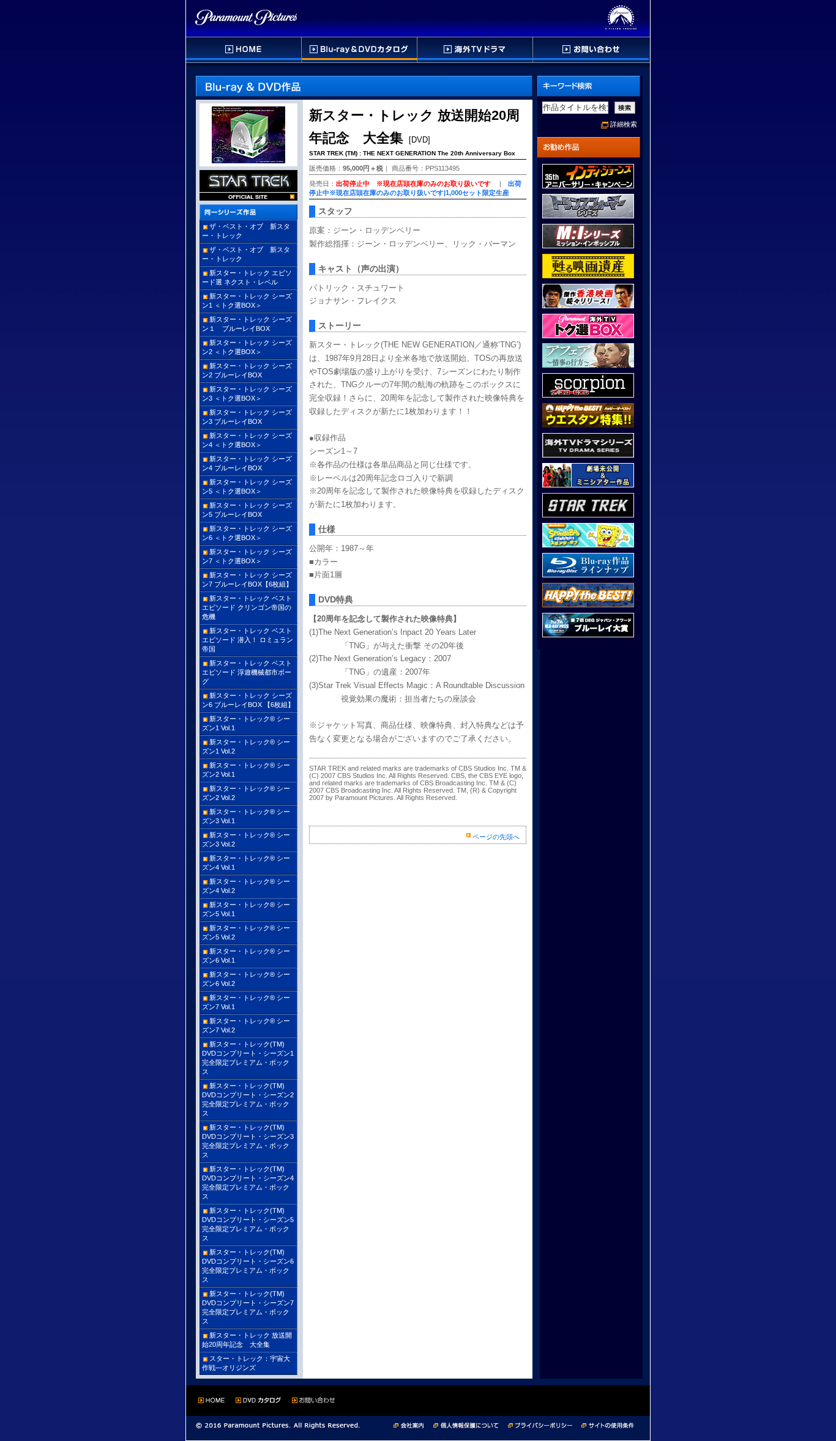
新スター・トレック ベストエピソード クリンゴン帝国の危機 (247, 607)
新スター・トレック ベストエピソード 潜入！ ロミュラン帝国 (247, 640)
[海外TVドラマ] (475, 50)
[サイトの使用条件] (608, 1424)
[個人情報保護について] (470, 1424)
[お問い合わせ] (591, 50)
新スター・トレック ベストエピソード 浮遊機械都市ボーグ (247, 672)
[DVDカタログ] (360, 50)
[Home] (244, 50)
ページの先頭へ (496, 836)
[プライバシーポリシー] (544, 1424)
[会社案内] (412, 1424)
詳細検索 (623, 124)
